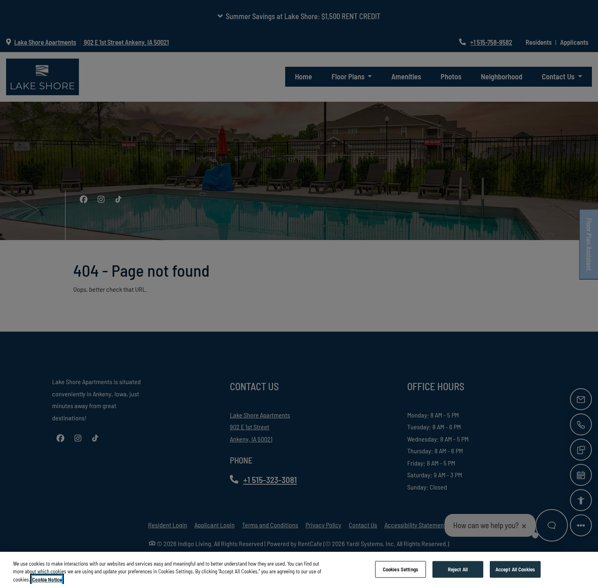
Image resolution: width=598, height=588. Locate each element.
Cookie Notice (47, 579)
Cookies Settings (400, 569)
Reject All (458, 569)
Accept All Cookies (515, 569)
